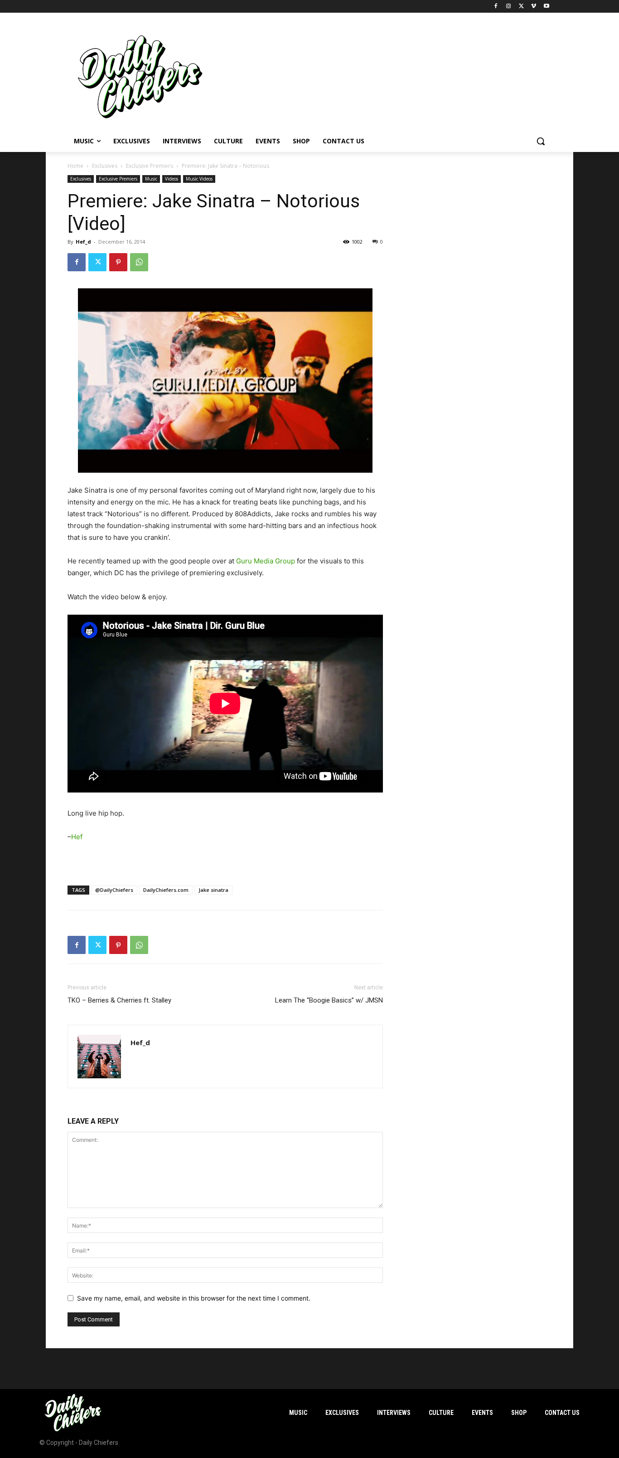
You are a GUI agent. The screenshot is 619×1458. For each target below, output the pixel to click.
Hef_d (83, 241)
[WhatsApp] (139, 262)
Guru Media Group (265, 561)
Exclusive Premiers (149, 166)
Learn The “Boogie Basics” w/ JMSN (329, 1000)
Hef (76, 836)
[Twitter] (521, 6)
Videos (171, 179)
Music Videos (199, 179)
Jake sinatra (213, 889)
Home (75, 166)
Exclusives (104, 166)
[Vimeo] (533, 6)
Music (151, 179)
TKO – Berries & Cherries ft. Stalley (119, 1000)
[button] (540, 141)
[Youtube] (546, 6)
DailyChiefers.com (166, 889)
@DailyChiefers (114, 889)
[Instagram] (508, 6)
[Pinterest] (118, 262)
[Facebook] (496, 6)
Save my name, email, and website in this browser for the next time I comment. (193, 1298)
